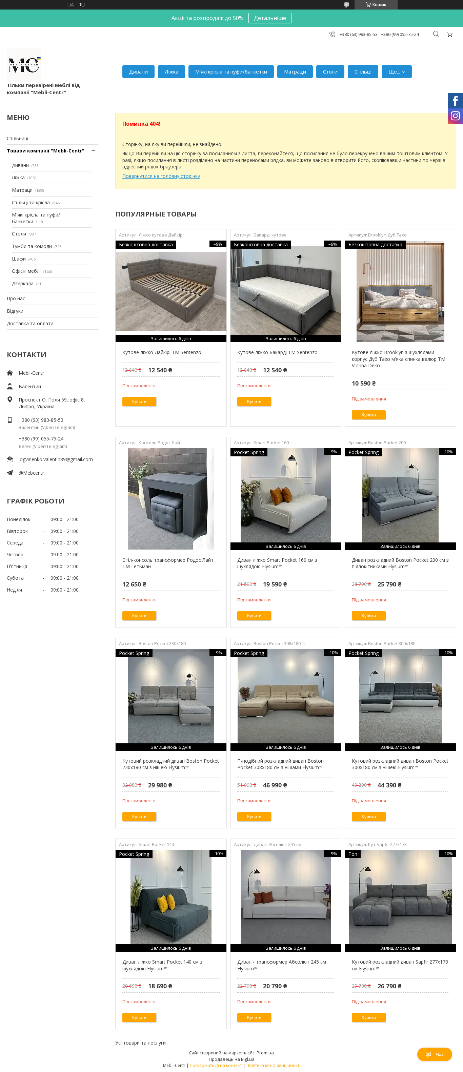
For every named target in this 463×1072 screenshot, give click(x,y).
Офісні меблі (26, 271)
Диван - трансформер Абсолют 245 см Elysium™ (281, 965)
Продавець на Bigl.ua (232, 1059)
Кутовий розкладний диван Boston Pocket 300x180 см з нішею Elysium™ (400, 764)
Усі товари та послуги (140, 1042)
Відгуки (15, 311)
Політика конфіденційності (273, 1065)
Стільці (363, 71)
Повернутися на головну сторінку (161, 176)
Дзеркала (23, 283)
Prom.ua (265, 1053)
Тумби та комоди (32, 246)
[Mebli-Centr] (24, 65)
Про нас (16, 298)
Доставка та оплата (30, 323)
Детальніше (270, 18)
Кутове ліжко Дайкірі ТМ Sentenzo (161, 352)
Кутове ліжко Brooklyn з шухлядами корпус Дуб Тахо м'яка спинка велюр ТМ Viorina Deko (398, 359)
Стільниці (17, 138)
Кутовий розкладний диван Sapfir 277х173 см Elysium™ (400, 965)
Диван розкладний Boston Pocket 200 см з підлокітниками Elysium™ (400, 563)
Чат (440, 1054)
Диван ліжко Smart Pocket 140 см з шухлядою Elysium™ (162, 965)
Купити (139, 401)
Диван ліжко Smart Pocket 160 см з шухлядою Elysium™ (277, 563)
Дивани (138, 71)
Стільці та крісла (31, 202)
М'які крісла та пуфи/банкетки (231, 71)
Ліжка (171, 71)
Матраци (295, 71)
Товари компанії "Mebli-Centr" (45, 150)
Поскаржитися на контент (216, 1065)
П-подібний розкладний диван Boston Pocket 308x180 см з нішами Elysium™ (280, 764)
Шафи (19, 258)
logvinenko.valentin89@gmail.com (56, 459)
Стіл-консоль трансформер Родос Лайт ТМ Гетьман (168, 563)
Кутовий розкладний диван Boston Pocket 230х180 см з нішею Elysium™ (170, 764)
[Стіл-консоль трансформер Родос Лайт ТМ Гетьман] (171, 499)
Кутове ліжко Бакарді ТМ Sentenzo (277, 352)
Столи (330, 71)
